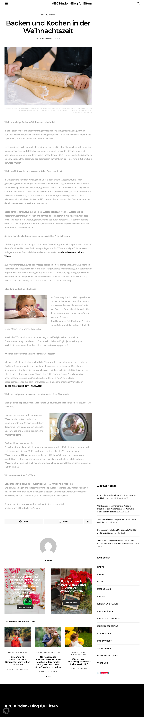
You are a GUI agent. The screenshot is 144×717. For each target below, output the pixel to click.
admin (57, 39)
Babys (100, 567)
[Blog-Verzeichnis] (103, 673)
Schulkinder (21, 652)
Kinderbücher (105, 611)
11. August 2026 (21, 669)
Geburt (101, 582)
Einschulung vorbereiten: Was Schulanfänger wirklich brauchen (17, 661)
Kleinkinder (104, 633)
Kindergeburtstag (79, 654)
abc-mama (33, 601)
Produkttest (104, 641)
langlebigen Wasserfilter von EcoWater (23, 385)
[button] (46, 676)
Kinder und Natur (52, 652)
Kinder (52, 15)
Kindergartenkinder (109, 618)
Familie (44, 15)
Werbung (102, 663)
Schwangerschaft (107, 655)
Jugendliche (25, 574)
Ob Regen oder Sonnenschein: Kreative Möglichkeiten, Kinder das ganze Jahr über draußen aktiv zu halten (48, 662)
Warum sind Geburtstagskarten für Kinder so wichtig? (78, 661)
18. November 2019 (44, 39)
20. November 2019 (65, 596)
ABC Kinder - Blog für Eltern (72, 3)
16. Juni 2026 (82, 669)
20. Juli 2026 (52, 672)
